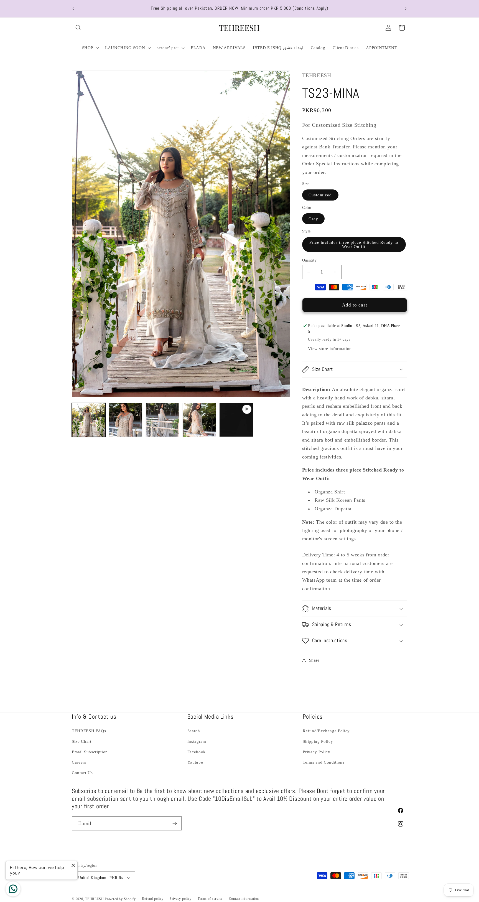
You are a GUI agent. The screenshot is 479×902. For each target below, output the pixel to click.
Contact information (244, 899)
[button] (78, 27)
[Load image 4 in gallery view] (199, 420)
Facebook (196, 751)
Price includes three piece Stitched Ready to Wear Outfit (353, 244)
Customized (320, 194)
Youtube (195, 762)
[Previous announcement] (73, 8)
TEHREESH (94, 899)
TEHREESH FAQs (89, 731)
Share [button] (314, 660)
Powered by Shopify (120, 899)
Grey (313, 218)
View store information (330, 348)
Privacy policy (181, 899)
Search (193, 731)
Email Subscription (90, 751)
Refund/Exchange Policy (326, 731)
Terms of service (210, 899)
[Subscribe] (174, 823)
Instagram (196, 741)
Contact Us (82, 772)
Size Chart (81, 741)
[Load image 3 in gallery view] (162, 420)
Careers (79, 762)
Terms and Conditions (323, 762)
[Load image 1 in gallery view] (89, 420)
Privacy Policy (316, 751)
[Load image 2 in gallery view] (125, 420)
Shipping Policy (318, 741)
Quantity (309, 260)
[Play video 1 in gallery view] (236, 420)
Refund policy (152, 899)
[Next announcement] (406, 8)
